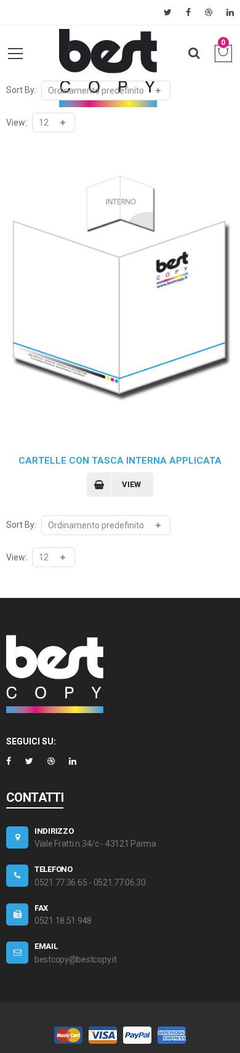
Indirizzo (54, 831)
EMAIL (46, 946)
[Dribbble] (208, 12)
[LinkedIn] (230, 12)
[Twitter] (168, 12)
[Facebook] (188, 12)
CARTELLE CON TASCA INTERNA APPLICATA (120, 460)
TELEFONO (53, 869)
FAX (41, 908)
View (131, 484)
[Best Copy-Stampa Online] (107, 68)
